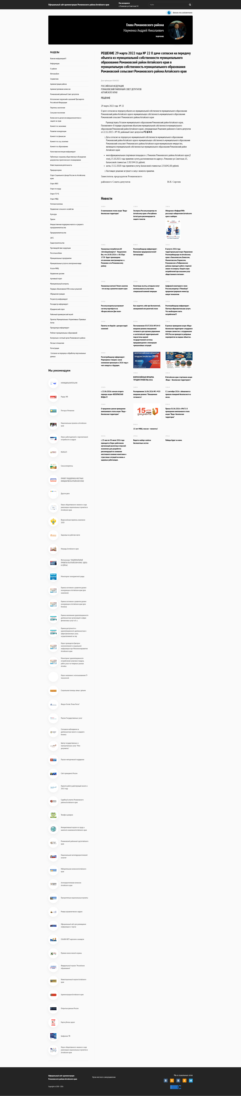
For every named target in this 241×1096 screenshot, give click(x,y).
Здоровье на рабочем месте (70, 535)
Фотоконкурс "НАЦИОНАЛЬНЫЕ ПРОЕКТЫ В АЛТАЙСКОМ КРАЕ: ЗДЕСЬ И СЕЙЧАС (74, 562)
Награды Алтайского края (70, 549)
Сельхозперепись (67, 466)
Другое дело (65, 493)
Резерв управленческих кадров (71, 911)
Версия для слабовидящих (182, 12)
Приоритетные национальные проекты (74, 898)
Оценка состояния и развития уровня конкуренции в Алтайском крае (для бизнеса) (73, 604)
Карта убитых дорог (68, 1022)
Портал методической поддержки (72, 759)
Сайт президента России (69, 773)
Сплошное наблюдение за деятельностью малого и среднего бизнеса (72, 732)
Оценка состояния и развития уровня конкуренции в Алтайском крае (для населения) (73, 590)
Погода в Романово (67, 410)
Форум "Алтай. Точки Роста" (70, 704)
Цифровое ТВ (65, 1036)
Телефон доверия (67, 815)
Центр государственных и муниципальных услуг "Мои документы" (70, 746)
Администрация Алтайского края (72, 994)
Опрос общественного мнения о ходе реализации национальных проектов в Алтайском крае (74, 507)
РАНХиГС (64, 452)
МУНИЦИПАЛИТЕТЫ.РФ (69, 383)
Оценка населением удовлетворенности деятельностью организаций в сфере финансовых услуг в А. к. (74, 618)
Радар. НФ (64, 396)
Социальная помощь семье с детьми (73, 690)
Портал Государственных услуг (71, 718)
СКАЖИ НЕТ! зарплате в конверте (72, 939)
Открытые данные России (70, 1008)
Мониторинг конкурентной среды (72, 576)
